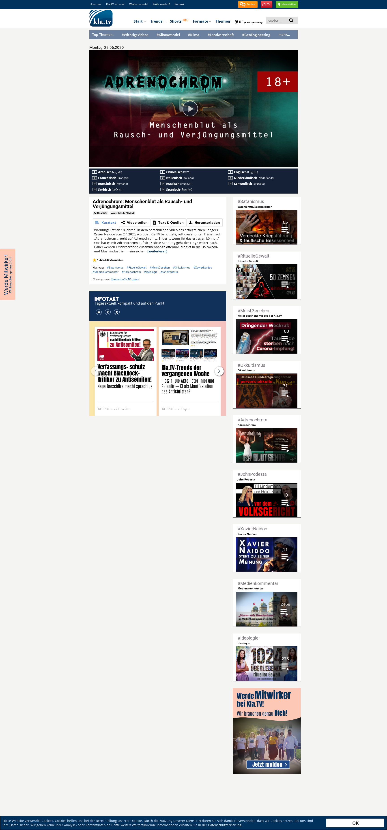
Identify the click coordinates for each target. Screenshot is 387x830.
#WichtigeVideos (135, 35)
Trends (156, 21)
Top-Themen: (103, 34)
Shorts (179, 21)
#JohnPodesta (169, 272)
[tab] (106, 222)
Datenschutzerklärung (224, 825)
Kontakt (179, 4)
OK (355, 823)
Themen (223, 21)
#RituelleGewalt (136, 267)
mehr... (284, 34)
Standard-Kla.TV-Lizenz (125, 279)
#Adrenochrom (131, 272)
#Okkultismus (181, 267)
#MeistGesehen (160, 267)
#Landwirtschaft (221, 35)
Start (139, 21)
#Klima (193, 35)
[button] (248, 4)
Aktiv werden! (161, 4)
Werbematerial (138, 4)
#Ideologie (150, 272)
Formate (201, 21)
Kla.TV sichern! (115, 4)
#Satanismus (115, 267)
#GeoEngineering (256, 35)
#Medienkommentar (105, 272)
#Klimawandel (168, 35)
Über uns (95, 4)
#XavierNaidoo (203, 267)
